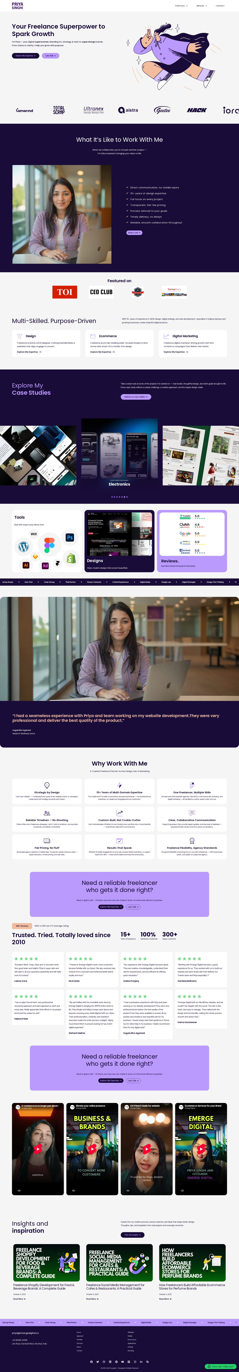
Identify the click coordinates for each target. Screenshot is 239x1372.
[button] (112, 497)
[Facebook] (91, 1361)
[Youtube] (122, 1361)
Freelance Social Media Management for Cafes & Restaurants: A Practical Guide (115, 1287)
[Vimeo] (128, 1361)
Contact (220, 6)
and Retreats (119, 484)
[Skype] (147, 1361)
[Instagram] (135, 1361)
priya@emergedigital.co (25, 1333)
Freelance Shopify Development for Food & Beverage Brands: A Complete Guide (43, 1287)
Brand (207, 484)
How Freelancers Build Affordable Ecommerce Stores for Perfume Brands (192, 1287)
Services (200, 6)
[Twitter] (97, 1361)
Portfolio (180, 6)
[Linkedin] (110, 1361)
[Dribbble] (103, 1361)
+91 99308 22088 (19, 1340)
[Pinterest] (116, 1361)
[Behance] (141, 1361)
